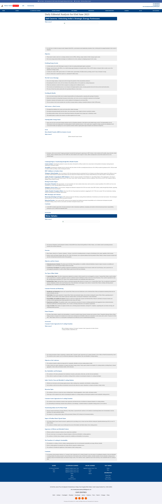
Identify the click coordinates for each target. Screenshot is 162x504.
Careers (126, 10)
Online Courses (56, 10)
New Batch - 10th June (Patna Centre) (70, 1)
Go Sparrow (95, 501)
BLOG (140, 10)
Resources (91, 10)
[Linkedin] (76, 498)
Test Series (74, 10)
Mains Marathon (109, 10)
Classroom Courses (35, 10)
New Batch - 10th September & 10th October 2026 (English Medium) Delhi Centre (43, 1)
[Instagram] (79, 498)
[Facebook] (83, 498)
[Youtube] (86, 498)
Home (3, 10)
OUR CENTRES (156, 10)
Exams (17, 10)
